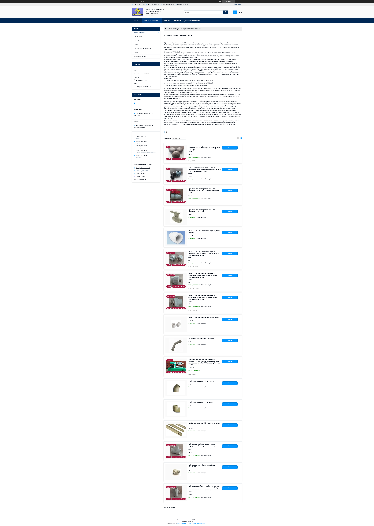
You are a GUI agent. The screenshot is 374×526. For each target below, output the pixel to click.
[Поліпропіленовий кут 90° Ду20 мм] (176, 409)
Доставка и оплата (140, 56)
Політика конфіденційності (199, 523)
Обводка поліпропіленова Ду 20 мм (201, 338)
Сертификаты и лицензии (142, 48)
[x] (166, 132)
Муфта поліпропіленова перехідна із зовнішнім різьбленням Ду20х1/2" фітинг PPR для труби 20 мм (203, 275)
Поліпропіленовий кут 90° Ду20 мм (200, 402)
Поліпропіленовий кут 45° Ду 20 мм (201, 381)
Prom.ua (196, 520)
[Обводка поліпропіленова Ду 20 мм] (176, 345)
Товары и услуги (139, 32)
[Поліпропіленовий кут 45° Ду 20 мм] (176, 388)
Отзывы (136, 52)
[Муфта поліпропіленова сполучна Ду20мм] (176, 324)
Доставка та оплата (192, 20)
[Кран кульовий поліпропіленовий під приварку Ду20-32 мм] (176, 217)
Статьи (136, 40)
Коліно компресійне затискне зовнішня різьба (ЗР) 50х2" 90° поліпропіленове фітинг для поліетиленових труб (204, 169)
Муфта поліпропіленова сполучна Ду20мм (203, 317)
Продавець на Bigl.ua (187, 521)
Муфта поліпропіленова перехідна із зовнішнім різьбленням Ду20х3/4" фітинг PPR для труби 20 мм (203, 297)
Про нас (167, 20)
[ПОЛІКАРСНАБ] (137, 16)
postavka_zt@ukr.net (142, 170)
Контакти (177, 20)
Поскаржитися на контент (184, 523)
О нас (136, 44)
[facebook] (164, 132)
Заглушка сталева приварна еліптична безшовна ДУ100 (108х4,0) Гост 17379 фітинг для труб (204, 147)
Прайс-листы (138, 36)
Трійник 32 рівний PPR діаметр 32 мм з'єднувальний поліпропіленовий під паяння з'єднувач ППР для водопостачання (204, 446)
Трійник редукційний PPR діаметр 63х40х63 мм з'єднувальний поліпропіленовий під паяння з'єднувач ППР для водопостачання (204, 488)
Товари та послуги (151, 20)
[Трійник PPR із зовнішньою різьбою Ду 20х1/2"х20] (176, 472)
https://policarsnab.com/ (143, 168)
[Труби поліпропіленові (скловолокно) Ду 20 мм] (176, 430)
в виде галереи (238, 138)
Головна (137, 20)
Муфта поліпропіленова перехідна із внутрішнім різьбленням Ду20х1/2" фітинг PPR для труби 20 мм (203, 253)
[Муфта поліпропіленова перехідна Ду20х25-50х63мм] (176, 238)
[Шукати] (225, 12)
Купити (230, 148)
